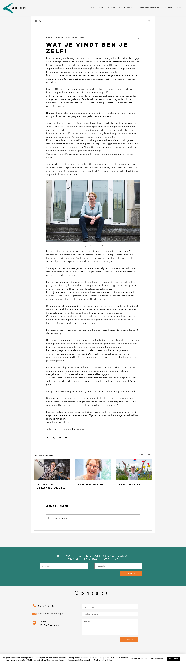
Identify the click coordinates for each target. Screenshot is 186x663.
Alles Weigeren (157, 658)
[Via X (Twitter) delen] (53, 437)
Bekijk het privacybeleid (103, 660)
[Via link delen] (66, 437)
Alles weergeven (145, 454)
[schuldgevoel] (93, 469)
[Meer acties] (138, 37)
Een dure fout (132, 484)
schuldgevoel (92, 484)
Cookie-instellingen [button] (139, 658)
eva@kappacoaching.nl (51, 613)
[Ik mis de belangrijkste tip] (52, 469)
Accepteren (173, 658)
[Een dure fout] (134, 469)
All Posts (37, 21)
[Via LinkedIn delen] (60, 437)
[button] (101, 8)
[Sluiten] (182, 658)
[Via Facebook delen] (47, 437)
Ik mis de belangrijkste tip (51, 486)
